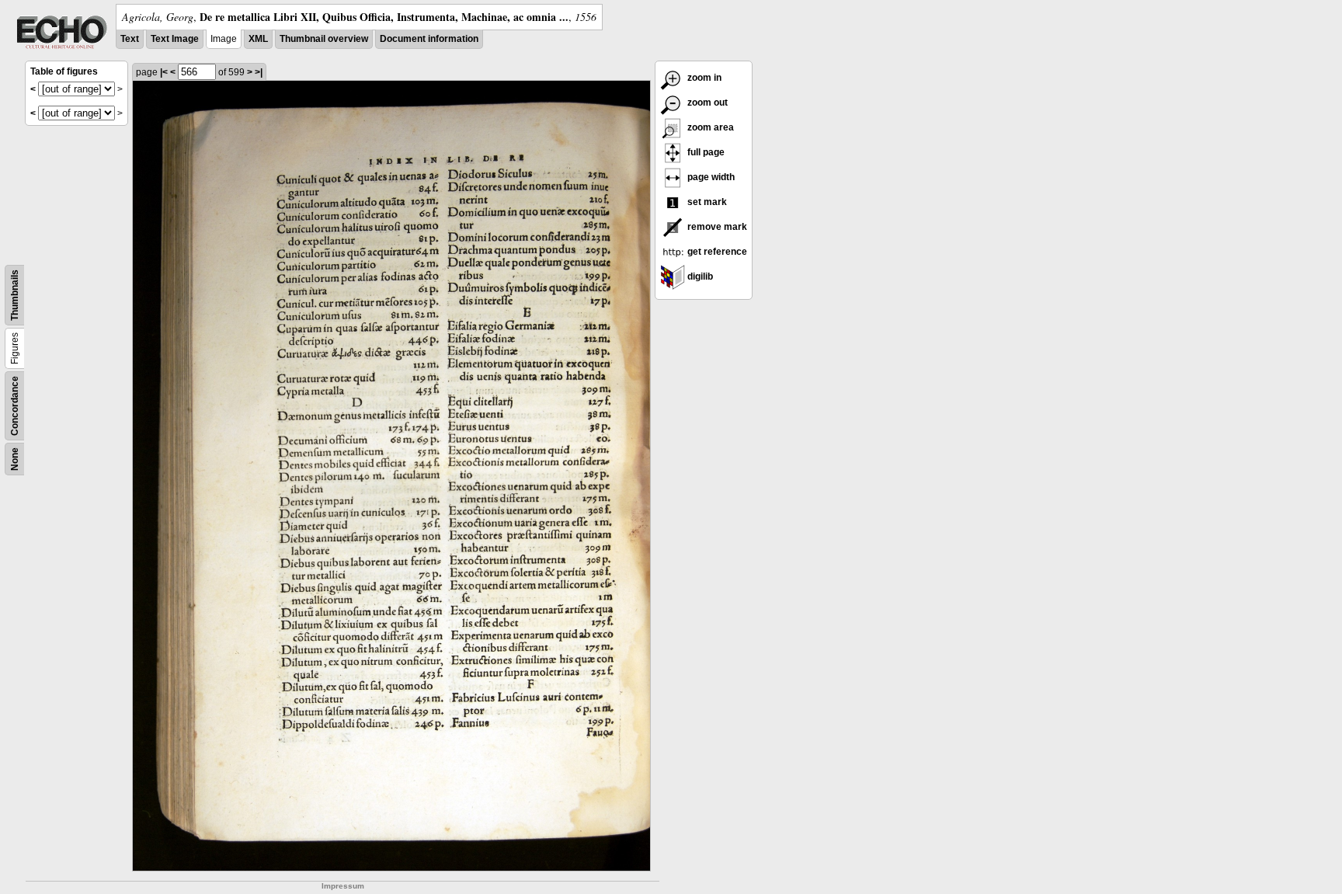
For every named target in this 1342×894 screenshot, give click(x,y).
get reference (716, 251)
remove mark (716, 226)
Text (129, 38)
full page (705, 152)
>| (258, 72)
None (14, 459)
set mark (706, 202)
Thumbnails (14, 295)
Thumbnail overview (324, 38)
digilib (699, 276)
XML (258, 38)
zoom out (706, 102)
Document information (429, 38)
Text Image (175, 38)
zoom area (709, 127)
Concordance (14, 406)
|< (164, 72)
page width (710, 177)
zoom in (703, 77)
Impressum (343, 886)
